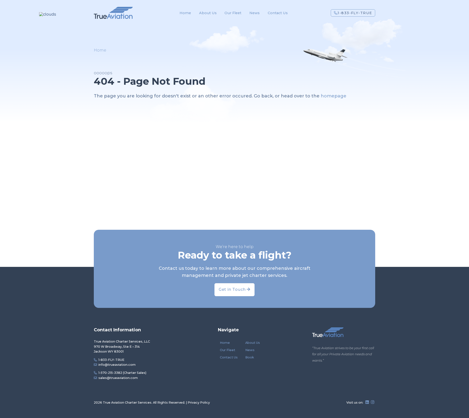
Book (249, 357)
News (254, 13)
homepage (333, 96)
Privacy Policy (199, 402)
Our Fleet (232, 13)
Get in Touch (233, 289)
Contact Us (278, 13)
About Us (208, 13)
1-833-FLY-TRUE (355, 13)
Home (185, 13)
